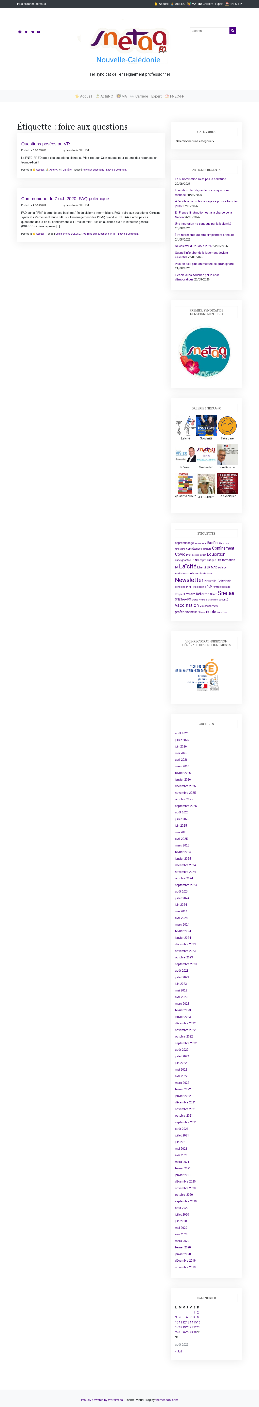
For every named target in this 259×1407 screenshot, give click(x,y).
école (211, 611)
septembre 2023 (186, 964)
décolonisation (199, 555)
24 (176, 1332)
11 (180, 1322)
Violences (205, 605)
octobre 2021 (184, 1115)
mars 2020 (182, 1241)
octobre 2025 (184, 799)
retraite (190, 594)
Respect (180, 594)
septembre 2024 (186, 885)
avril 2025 (181, 839)
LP (208, 567)
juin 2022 (181, 1063)
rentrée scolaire (221, 586)
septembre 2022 (186, 1043)
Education (216, 554)
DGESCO (75, 233)
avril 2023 (181, 997)
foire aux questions (93, 169)
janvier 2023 (183, 1017)
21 (191, 1327)
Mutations (206, 573)
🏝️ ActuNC (177, 4)
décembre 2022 (185, 1023)
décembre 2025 (185, 786)
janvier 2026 (183, 779)
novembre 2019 (185, 1267)
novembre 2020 (185, 1188)
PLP (209, 587)
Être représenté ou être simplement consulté (205, 235)
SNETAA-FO (183, 599)
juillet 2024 (182, 898)
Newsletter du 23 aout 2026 (193, 246)
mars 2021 (182, 1162)
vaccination (187, 605)
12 (184, 1322)
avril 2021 (181, 1155)
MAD (214, 567)
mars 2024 (182, 924)
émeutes (222, 612)
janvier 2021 (183, 1175)
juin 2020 (181, 1221)
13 (187, 1322)
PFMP (113, 233)
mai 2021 (181, 1148)
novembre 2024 (185, 872)
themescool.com (166, 1400)
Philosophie (199, 586)
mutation (194, 573)
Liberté (201, 567)
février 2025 (183, 852)
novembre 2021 (185, 1109)
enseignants (182, 560)
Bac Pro (212, 543)
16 (198, 1322)
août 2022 (181, 1049)
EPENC (194, 560)
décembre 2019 (185, 1260)
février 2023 (183, 1010)
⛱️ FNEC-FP (233, 4)
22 (195, 1327)
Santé (213, 594)
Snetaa (226, 593)
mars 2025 (182, 845)
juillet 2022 (182, 1056)
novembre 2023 (185, 951)
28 (191, 1332)
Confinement (62, 233)
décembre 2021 (185, 1102)
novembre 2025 (185, 793)
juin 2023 (181, 984)
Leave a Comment (116, 169)
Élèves (201, 612)
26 (184, 1332)
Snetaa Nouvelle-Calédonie (205, 599)
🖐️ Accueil (161, 4)
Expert (219, 4)
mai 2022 (181, 1069)
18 (180, 1327)
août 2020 (181, 1208)
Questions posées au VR (45, 143)
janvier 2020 (183, 1254)
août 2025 (181, 812)
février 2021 (183, 1168)
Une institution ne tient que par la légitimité (203, 224)
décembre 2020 (185, 1181)
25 (180, 1332)
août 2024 (181, 891)
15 (195, 1322)
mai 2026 (181, 753)
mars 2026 (182, 766)
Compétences (194, 548)
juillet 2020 (182, 1214)
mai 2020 (181, 1228)
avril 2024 (181, 918)
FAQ (84, 233)
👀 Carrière (205, 4)
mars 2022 (182, 1083)
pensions (180, 586)
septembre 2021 (186, 1122)
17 (176, 1327)
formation (228, 560)
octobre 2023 (184, 957)
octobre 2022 (184, 1036)
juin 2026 (181, 746)
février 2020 (183, 1247)
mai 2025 (181, 832)
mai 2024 (181, 911)
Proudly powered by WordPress (102, 1400)
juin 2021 (181, 1142)
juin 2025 (181, 825)
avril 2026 (181, 759)
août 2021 (181, 1129)
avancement (200, 543)
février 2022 (183, 1089)
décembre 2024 (185, 865)
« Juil (178, 1351)
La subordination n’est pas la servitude (200, 179)
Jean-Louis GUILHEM (77, 150)
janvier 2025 (183, 858)
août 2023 (181, 970)
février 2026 (183, 773)
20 (187, 1327)
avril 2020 (181, 1234)
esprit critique (208, 560)
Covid (180, 554)
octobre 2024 (184, 878)
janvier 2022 (183, 1096)
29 (195, 1332)
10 (176, 1322)
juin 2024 (181, 904)
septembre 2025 (186, 806)
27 (187, 1332)
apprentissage (184, 543)
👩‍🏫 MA (191, 4)
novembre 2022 (185, 1030)
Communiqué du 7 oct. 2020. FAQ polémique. (65, 198)
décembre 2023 (185, 944)
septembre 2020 (186, 1201)
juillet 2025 (182, 819)
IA (176, 567)
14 (191, 1322)
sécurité (223, 599)
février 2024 (183, 931)
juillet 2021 (182, 1135)
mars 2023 (182, 1003)
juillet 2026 (182, 740)
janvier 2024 (183, 938)
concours (207, 549)
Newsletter (189, 580)
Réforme (202, 594)
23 (198, 1327)
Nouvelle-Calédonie (217, 581)
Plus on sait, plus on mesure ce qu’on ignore (204, 264)
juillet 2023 (182, 977)
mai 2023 (181, 990)
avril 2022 (181, 1076)
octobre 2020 (184, 1194)
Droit (188, 554)
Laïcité (187, 566)
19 (184, 1327)
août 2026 (181, 733)
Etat (219, 560)
